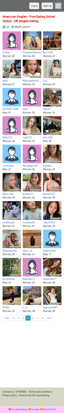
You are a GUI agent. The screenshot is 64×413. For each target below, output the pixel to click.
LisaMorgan (9, 222)
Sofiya (6, 52)
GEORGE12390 (10, 109)
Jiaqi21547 (49, 222)
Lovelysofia (29, 222)
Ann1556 (48, 52)
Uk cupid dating (19, 409)
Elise (25, 109)
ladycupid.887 (50, 307)
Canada (35, 409)
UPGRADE (21, 391)
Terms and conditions (40, 391)
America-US (49, 409)
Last (49, 318)
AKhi (5, 80)
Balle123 (7, 137)
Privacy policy (10, 395)
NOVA (6, 307)
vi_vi (25, 307)
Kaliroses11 (29, 279)
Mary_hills (8, 194)
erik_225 (47, 137)
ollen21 (47, 109)
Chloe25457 (49, 279)
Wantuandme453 (32, 80)
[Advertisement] (32, 355)
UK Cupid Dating (40, 395)
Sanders (47, 165)
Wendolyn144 (30, 165)
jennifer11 (28, 194)
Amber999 (49, 194)
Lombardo (8, 165)
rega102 (27, 137)
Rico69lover (9, 279)
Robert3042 (49, 250)
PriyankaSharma (32, 52)
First (7, 318)
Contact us (8, 391)
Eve (45, 80)
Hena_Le (27, 250)
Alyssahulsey (10, 250)
